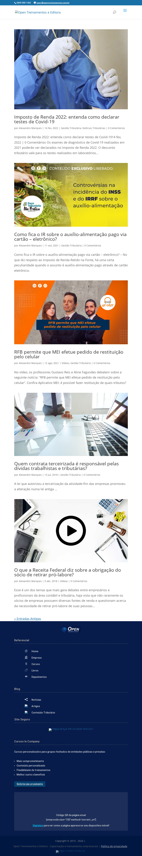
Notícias (36, 699)
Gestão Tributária (71, 128)
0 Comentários (116, 128)
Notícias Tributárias (93, 128)
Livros (35, 670)
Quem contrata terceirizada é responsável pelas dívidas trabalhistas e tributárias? (66, 465)
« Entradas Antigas (27, 619)
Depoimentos (39, 677)
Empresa (37, 657)
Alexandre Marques (30, 128)
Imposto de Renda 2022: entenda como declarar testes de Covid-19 (66, 119)
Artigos (36, 706)
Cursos (36, 664)
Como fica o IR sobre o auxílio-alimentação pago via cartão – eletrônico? (70, 236)
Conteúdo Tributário (43, 712)
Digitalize (38, 825)
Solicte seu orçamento (30, 784)
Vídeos (65, 363)
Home (35, 651)
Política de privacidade (114, 846)
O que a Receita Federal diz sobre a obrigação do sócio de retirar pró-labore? (67, 572)
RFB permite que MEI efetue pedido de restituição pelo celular (68, 354)
